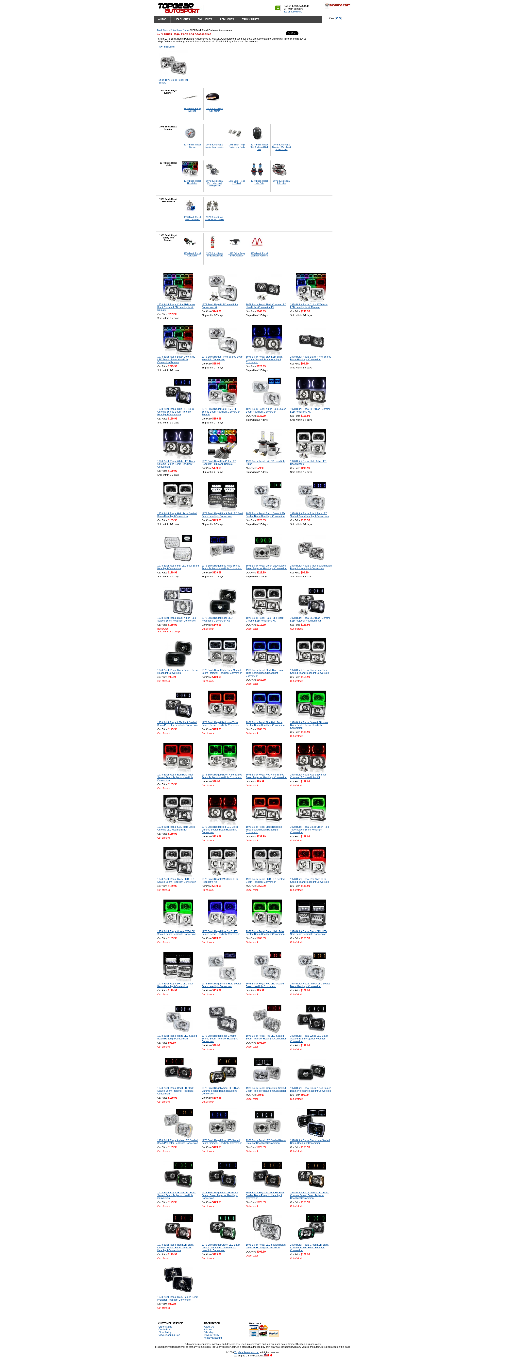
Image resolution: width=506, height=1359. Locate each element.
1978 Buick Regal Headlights (192, 182)
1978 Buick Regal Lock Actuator (236, 254)
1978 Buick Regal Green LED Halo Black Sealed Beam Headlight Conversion (309, 725)
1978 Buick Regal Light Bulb (259, 182)
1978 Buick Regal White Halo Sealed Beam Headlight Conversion (222, 985)
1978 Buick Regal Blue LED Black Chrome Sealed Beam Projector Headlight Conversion (175, 412)
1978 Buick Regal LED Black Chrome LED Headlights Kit (310, 410)
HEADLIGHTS (182, 19)
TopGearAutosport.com (246, 1352)
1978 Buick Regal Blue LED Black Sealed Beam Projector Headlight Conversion (220, 1195)
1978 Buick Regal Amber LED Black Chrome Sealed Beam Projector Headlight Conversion (309, 1195)
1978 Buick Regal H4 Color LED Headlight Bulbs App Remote (219, 462)
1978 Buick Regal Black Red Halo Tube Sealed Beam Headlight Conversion (264, 830)
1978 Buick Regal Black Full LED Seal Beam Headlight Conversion (222, 515)
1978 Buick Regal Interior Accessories (214, 145)
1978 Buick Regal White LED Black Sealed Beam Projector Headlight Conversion (309, 1038)
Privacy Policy (211, 1335)
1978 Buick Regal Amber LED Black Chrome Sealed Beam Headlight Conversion (221, 1091)
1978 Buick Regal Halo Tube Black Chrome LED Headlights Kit (264, 619)
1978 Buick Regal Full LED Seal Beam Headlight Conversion (178, 567)
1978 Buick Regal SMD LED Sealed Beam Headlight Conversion (265, 880)
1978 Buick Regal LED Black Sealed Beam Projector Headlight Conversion (177, 724)
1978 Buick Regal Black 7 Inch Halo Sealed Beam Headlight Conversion (176, 619)
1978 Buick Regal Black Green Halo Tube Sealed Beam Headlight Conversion (309, 830)
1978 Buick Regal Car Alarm (192, 254)
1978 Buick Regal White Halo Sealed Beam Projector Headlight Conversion (266, 1089)
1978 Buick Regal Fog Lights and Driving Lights (214, 183)
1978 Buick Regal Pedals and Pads (236, 145)
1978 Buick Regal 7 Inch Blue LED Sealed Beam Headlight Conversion (309, 515)
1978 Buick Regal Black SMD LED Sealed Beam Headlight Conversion (176, 880)
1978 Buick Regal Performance (168, 200)
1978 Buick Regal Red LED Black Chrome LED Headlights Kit (308, 776)
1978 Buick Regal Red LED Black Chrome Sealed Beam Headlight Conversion (220, 830)
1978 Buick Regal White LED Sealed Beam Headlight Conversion (177, 1037)
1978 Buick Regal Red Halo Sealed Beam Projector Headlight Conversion (266, 776)
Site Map (208, 1332)
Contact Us (164, 1329)
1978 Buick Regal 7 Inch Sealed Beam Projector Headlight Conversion (311, 567)
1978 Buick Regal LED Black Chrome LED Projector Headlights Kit (310, 619)
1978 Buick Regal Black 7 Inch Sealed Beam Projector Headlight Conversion (310, 1089)
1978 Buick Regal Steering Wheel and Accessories (281, 147)
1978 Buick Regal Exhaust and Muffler (214, 218)
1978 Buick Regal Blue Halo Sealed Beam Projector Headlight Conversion (222, 567)
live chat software (293, 11)
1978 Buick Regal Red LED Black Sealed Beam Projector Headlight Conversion (175, 1091)
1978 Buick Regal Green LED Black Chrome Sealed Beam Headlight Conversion (309, 1247)
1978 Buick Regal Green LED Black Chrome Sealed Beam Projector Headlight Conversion (221, 1247)
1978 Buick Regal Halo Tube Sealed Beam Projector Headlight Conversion (222, 671)
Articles (208, 1329)
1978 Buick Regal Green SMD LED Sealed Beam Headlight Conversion (176, 933)
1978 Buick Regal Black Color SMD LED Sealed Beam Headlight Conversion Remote (176, 359)
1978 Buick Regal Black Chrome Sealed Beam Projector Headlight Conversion (220, 1038)
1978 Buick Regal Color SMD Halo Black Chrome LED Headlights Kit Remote (176, 307)
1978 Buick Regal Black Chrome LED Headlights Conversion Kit (266, 306)
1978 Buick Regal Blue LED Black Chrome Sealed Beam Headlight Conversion (264, 359)
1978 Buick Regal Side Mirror (214, 109)
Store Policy (165, 1332)
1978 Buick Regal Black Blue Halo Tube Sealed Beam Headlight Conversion (264, 673)
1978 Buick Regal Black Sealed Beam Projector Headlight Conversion (177, 1298)
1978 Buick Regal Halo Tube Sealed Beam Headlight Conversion (177, 515)
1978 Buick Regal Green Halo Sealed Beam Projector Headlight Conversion (222, 776)
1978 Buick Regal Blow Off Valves (192, 218)
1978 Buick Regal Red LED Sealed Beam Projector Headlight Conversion (266, 1037)
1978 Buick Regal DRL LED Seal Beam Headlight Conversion (175, 985)
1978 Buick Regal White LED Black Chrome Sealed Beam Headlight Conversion (176, 464)
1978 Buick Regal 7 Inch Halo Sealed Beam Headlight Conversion (266, 410)
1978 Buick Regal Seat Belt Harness (259, 254)
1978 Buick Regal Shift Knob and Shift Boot (259, 147)
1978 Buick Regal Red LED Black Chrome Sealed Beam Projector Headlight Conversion (175, 1247)
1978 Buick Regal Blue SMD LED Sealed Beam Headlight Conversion (221, 933)
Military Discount (213, 1337)
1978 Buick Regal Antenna (192, 109)
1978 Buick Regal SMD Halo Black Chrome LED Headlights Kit (176, 828)
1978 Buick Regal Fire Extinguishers (214, 254)
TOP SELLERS (167, 46)
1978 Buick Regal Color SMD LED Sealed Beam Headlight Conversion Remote (221, 412)
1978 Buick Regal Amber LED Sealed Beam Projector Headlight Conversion (177, 1142)
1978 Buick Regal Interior (168, 127)
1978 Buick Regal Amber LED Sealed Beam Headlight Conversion (310, 985)
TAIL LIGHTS (205, 19)
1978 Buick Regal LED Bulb (236, 182)
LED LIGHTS (227, 19)
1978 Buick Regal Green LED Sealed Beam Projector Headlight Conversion (266, 567)
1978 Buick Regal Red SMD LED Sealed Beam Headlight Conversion (309, 880)
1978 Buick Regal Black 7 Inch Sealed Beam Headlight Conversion (310, 358)
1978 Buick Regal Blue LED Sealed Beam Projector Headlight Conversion (222, 1142)
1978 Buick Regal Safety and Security (168, 237)
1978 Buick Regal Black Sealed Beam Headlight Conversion (177, 671)
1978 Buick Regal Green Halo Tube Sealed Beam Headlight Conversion (265, 933)
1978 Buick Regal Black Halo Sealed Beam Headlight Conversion (310, 1142)
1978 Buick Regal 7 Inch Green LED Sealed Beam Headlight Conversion (265, 515)
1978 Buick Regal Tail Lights (281, 182)
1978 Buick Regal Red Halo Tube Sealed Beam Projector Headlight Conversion (175, 777)
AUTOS (162, 19)
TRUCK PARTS (250, 19)
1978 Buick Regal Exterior (168, 91)
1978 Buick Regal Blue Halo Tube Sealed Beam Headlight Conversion (265, 724)
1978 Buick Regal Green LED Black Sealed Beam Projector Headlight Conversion (176, 1195)
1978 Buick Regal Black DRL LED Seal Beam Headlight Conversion (308, 933)
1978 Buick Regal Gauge (192, 145)
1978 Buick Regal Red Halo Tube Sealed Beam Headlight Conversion (221, 724)
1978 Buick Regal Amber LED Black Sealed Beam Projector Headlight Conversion (265, 1195)
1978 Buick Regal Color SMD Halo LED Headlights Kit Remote (309, 306)
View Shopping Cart (169, 1335)
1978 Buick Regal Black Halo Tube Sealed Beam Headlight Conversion (309, 671)
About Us (209, 1326)
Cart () (335, 18)
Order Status (165, 1326)
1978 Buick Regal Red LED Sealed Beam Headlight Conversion (265, 985)
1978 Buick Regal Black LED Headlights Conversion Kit (217, 619)
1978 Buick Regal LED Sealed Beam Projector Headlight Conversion (266, 1142)
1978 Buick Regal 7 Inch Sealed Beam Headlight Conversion (222, 358)
